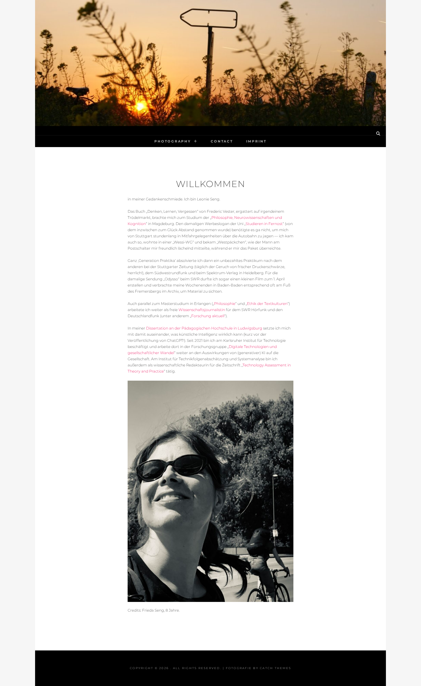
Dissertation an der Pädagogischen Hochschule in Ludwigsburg (204, 328)
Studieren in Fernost (264, 223)
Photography (172, 141)
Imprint (256, 141)
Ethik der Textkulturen (267, 303)
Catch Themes (275, 668)
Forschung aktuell (207, 316)
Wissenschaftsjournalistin (201, 310)
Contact (222, 141)
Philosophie (224, 303)
